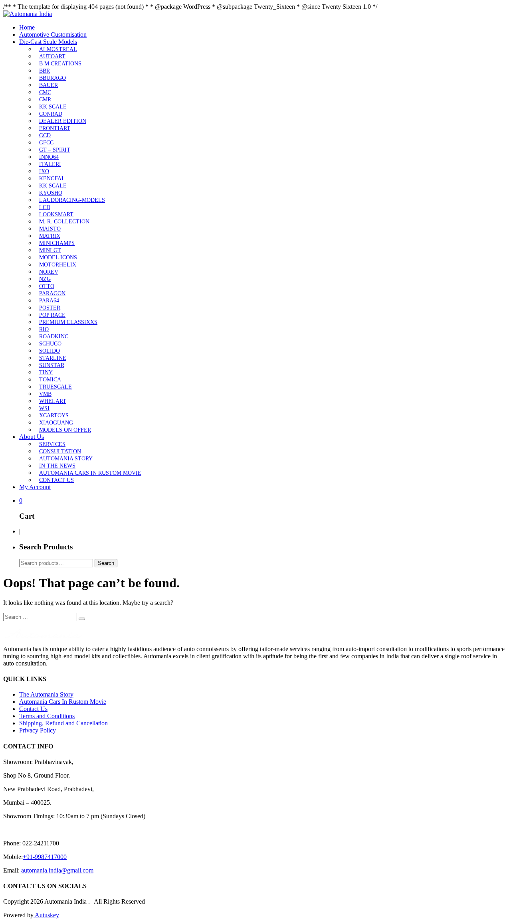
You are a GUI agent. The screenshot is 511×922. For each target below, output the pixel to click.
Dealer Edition (62, 121)
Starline (52, 358)
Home (27, 27)
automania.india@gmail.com (56, 870)
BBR (44, 71)
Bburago (52, 78)
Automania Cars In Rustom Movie (90, 473)
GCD (45, 135)
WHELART (52, 401)
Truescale (55, 387)
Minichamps (57, 243)
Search (106, 563)
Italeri (50, 164)
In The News (57, 466)
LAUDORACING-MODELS (72, 200)
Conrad (50, 114)
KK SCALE (53, 107)
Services (52, 444)
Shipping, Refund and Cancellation (63, 723)
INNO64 (49, 157)
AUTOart (52, 56)
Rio (44, 329)
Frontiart (54, 128)
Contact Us (56, 480)
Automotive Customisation (53, 34)
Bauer (48, 85)
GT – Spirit (54, 150)
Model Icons (58, 258)
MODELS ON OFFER (65, 430)
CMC (45, 92)
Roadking (54, 337)
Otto (46, 286)
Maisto (50, 229)
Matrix (49, 236)
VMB (45, 394)
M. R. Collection (64, 222)
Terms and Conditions (47, 716)
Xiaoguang (56, 423)
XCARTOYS (54, 416)
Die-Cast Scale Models (48, 41)
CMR (45, 100)
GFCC (46, 143)
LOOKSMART (56, 214)
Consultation (60, 451)
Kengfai (51, 179)
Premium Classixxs (68, 322)
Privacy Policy (37, 730)
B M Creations (60, 64)
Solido (49, 351)
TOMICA (50, 380)
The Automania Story (46, 694)
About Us (31, 436)
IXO (44, 171)
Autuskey (46, 915)
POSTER (49, 308)
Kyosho (50, 193)
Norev (48, 272)
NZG (45, 279)
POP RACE (52, 315)
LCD (44, 207)
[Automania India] (27, 13)
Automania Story (66, 459)
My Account (35, 487)
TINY (46, 372)
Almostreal (58, 49)
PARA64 (49, 301)
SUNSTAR (51, 365)
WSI (44, 408)
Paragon (52, 293)
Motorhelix (57, 265)
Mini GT (50, 250)
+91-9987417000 (45, 856)
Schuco (50, 344)
